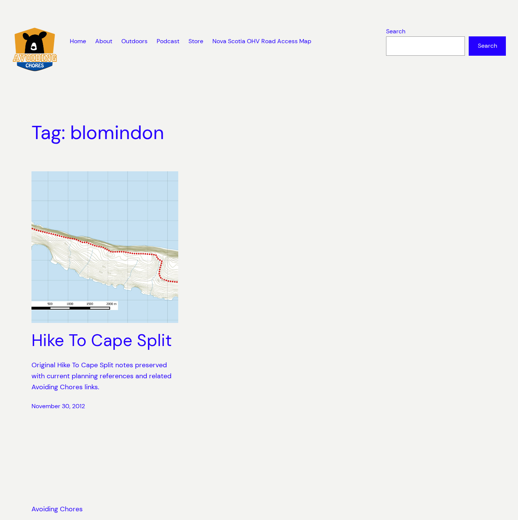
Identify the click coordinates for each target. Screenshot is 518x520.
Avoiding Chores (57, 509)
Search (395, 31)
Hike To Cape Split (101, 340)
